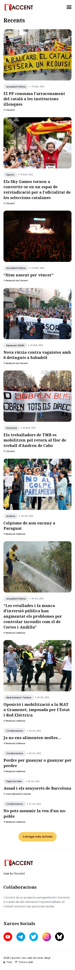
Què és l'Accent (14, 874)
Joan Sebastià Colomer (18, 793)
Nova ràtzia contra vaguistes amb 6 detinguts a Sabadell (37, 354)
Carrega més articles (37, 837)
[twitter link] (34, 937)
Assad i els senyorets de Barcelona (37, 788)
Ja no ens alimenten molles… (32, 737)
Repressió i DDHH (15, 345)
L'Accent (10, 109)
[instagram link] (47, 937)
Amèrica (10, 515)
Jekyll (47, 958)
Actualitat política (16, 86)
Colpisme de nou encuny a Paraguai (29, 525)
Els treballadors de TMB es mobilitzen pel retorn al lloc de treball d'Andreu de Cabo (34, 440)
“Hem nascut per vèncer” (28, 274)
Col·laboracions (14, 730)
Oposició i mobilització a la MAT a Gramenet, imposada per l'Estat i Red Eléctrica (36, 710)
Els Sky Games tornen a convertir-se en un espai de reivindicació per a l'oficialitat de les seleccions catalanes (37, 189)
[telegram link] (21, 937)
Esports (10, 174)
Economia (11, 427)
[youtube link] (8, 937)
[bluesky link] (59, 937)
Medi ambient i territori (18, 697)
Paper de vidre (14, 781)
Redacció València (15, 533)
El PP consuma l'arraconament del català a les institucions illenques (34, 99)
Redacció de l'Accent (17, 280)
